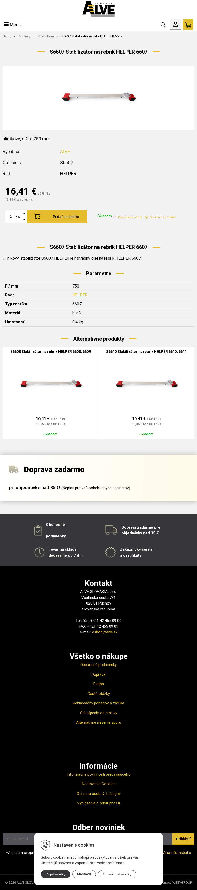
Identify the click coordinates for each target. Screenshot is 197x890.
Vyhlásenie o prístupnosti (98, 803)
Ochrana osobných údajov (99, 793)
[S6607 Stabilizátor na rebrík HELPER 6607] (98, 98)
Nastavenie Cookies (98, 784)
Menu (15, 24)
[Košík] (188, 24)
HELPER (79, 295)
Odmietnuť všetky (117, 874)
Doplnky (24, 36)
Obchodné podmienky (98, 664)
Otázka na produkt (162, 217)
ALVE (65, 151)
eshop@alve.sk (104, 632)
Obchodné (55, 524)
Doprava (98, 674)
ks (18, 216)
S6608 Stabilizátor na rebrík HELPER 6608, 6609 (50, 352)
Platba (98, 684)
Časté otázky (98, 693)
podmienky (56, 536)
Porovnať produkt (129, 217)
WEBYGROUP (182, 882)
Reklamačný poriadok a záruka (98, 703)
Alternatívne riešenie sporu (98, 722)
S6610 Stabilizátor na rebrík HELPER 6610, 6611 (146, 352)
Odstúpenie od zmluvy (98, 713)
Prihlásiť (183, 839)
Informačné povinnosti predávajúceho (99, 774)
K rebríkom (46, 36)
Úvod (7, 36)
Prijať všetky (55, 874)
